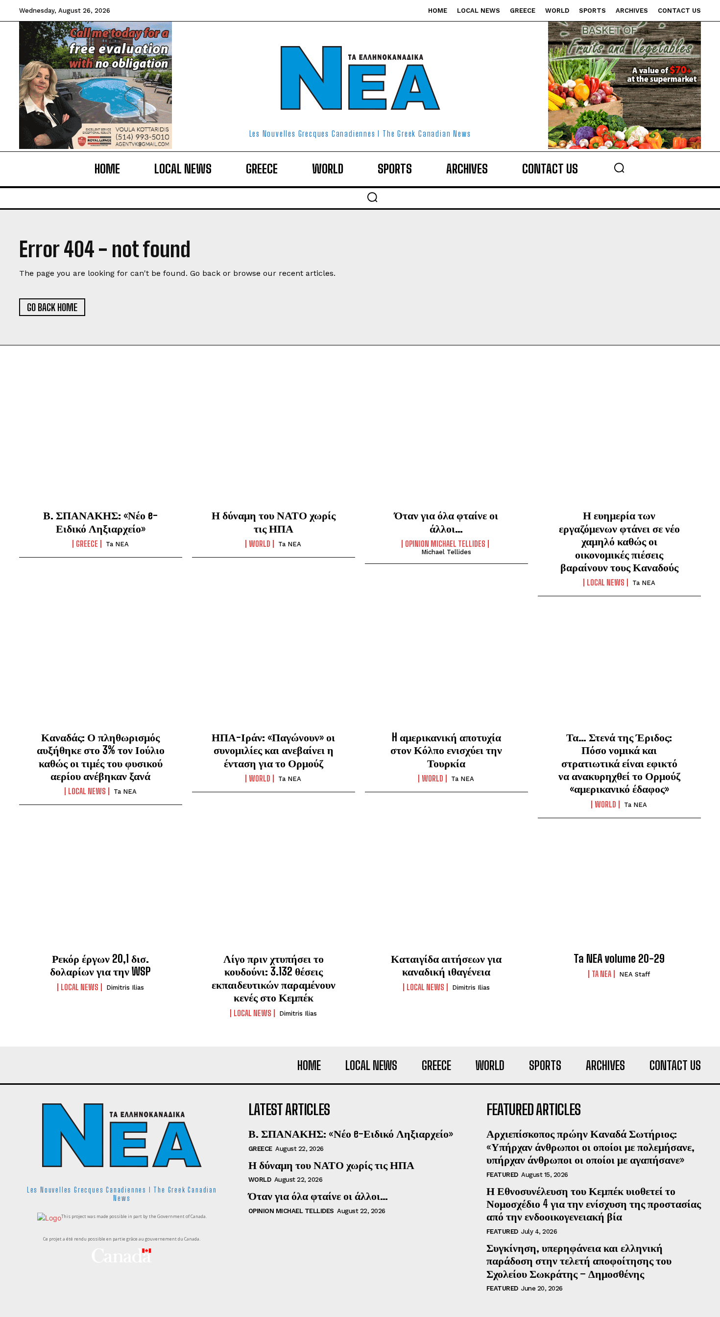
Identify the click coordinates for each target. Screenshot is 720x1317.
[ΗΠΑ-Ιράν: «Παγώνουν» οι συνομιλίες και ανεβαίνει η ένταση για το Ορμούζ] (273, 671)
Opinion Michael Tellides (445, 544)
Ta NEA (117, 544)
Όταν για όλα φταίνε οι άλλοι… (446, 522)
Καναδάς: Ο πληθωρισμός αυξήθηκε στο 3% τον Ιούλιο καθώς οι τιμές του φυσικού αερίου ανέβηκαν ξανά (101, 756)
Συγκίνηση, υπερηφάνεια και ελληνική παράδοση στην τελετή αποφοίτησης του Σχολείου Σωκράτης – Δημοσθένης (579, 1260)
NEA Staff (634, 974)
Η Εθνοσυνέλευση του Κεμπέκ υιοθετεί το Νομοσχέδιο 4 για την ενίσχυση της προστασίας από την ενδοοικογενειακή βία (593, 1203)
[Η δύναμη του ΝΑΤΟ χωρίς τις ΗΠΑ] (273, 450)
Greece (87, 544)
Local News (605, 582)
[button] (619, 167)
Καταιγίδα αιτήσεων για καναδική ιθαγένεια (446, 965)
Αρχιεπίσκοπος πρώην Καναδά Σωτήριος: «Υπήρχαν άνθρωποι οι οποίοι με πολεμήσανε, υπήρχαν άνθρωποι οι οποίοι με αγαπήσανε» (590, 1146)
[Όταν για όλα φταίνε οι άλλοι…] (446, 450)
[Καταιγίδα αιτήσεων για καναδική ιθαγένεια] (446, 893)
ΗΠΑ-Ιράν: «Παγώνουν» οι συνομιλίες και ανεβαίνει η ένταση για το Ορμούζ (273, 750)
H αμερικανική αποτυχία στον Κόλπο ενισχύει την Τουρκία (446, 750)
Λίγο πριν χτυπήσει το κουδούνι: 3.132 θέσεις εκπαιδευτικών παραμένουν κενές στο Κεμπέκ (274, 978)
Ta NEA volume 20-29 (619, 958)
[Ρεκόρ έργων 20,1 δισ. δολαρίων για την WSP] (100, 893)
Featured (502, 1174)
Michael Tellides (446, 552)
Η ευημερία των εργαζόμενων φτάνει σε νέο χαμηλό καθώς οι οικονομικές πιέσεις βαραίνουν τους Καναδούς (619, 541)
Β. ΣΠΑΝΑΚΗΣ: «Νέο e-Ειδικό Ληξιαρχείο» (100, 522)
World (259, 544)
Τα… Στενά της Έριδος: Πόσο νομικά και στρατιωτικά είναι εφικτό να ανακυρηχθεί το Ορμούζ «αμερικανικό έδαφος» (619, 763)
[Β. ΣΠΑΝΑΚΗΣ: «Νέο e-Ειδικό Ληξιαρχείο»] (100, 450)
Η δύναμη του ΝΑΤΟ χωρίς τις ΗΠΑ (274, 522)
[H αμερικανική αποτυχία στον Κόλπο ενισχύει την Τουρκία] (446, 671)
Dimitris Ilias (125, 987)
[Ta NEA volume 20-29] (619, 893)
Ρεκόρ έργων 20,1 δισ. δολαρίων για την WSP (100, 965)
